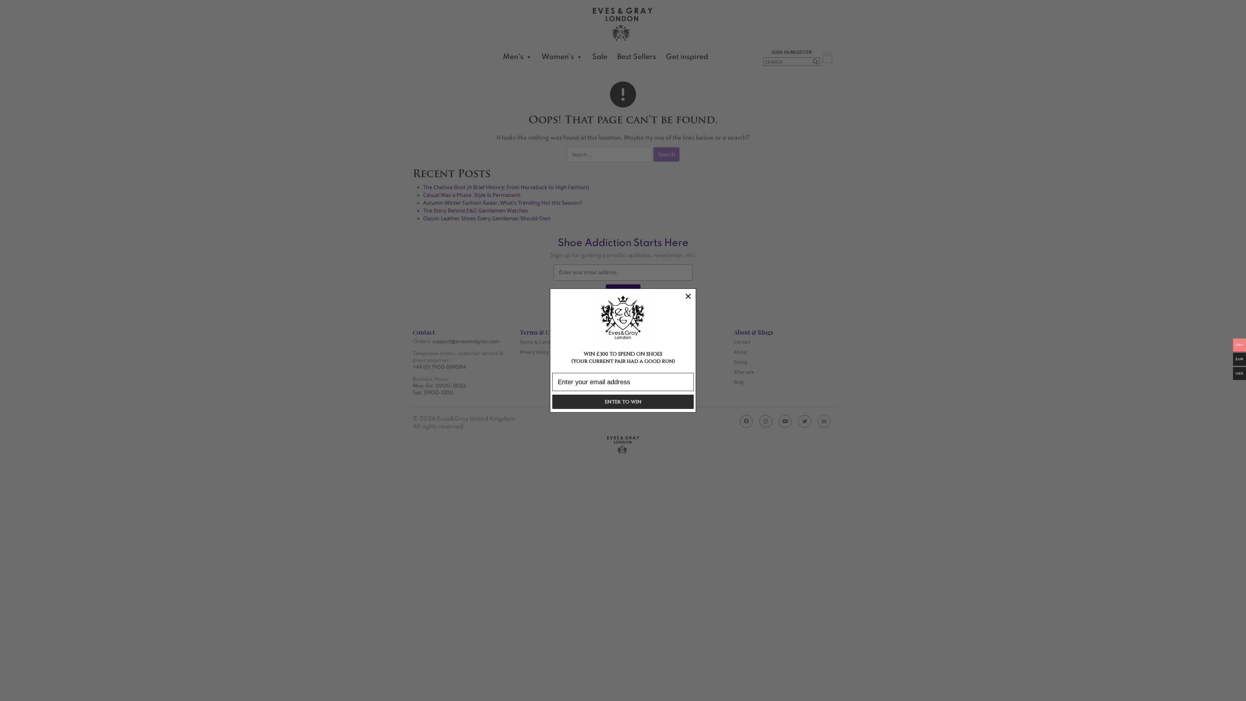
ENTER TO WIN (623, 402)
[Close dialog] (688, 296)
